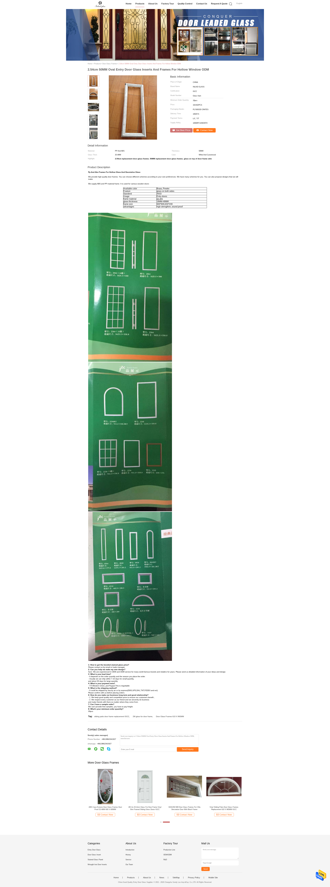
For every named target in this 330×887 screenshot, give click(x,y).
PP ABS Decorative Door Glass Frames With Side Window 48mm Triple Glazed (105, 808)
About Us (153, 4)
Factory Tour (167, 4)
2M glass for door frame (142, 716)
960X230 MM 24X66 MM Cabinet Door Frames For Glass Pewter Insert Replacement (144, 808)
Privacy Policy (194, 877)
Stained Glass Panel (95, 860)
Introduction (130, 850)
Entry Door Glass (94, 850)
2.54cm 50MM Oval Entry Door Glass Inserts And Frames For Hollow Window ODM (149, 64)
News (161, 877)
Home (128, 4)
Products (139, 4)
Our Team (129, 864)
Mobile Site (213, 877)
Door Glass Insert (94, 855)
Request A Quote (219, 4)
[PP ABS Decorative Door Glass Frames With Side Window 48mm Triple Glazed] (105, 786)
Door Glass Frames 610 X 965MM (170, 716)
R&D (165, 860)
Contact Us (201, 4)
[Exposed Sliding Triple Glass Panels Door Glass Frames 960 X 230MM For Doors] (184, 786)
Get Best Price (182, 130)
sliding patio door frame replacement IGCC (111, 716)
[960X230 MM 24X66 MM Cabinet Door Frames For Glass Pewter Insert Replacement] (144, 786)
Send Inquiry (187, 749)
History (128, 855)
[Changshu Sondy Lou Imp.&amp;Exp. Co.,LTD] (100, 4)
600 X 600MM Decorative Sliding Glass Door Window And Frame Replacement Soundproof (224, 808)
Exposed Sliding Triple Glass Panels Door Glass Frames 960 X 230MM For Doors (184, 808)
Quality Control (185, 4)
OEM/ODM (167, 855)
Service (128, 860)
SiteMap (176, 877)
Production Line (169, 850)
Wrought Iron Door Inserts (97, 864)
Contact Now (206, 130)
